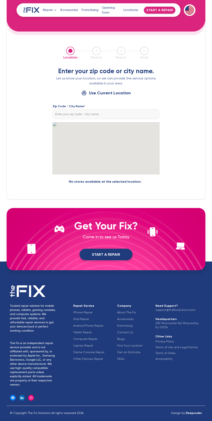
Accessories (69, 10)
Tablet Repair (82, 332)
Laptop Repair (83, 345)
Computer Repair (85, 339)
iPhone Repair (83, 312)
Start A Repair (106, 254)
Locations (130, 10)
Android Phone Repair (88, 325)
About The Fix (126, 312)
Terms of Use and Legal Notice (176, 347)
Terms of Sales (165, 353)
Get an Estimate (128, 352)
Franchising (90, 10)
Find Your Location (130, 345)
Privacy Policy (164, 341)
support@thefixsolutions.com (175, 309)
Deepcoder (194, 413)
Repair (48, 10)
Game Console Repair (88, 352)
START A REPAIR (159, 10)
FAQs (120, 358)
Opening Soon (108, 10)
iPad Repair (81, 319)
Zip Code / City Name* (69, 106)
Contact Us (125, 332)
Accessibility (163, 358)
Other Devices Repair (88, 358)
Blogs (121, 339)
